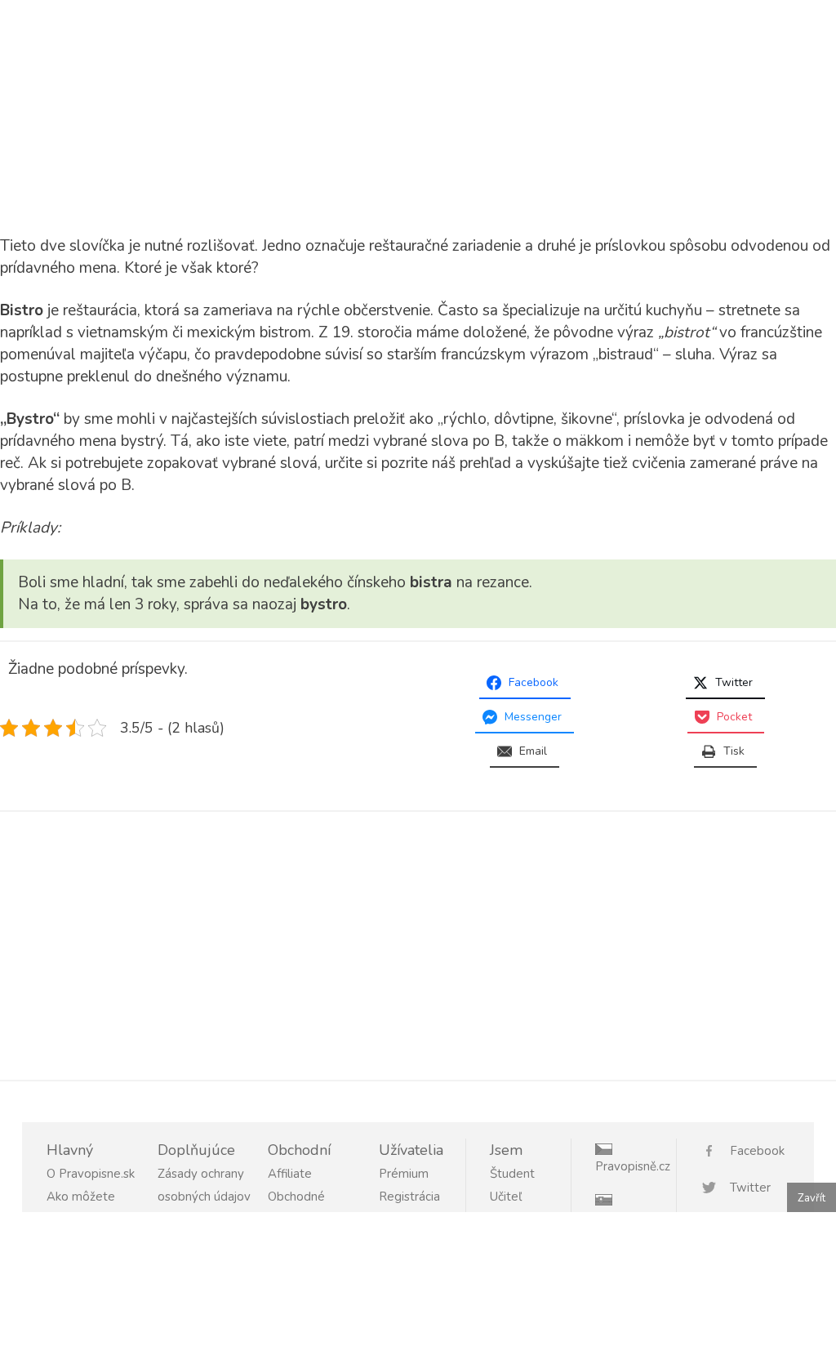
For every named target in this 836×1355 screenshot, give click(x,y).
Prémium (404, 1174)
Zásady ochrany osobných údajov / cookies (204, 1197)
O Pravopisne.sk (91, 1174)
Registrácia (409, 1196)
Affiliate (290, 1174)
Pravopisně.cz (632, 1166)
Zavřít (811, 1198)
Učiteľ (506, 1196)
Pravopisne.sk (633, 1217)
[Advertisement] (137, 114)
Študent (512, 1174)
